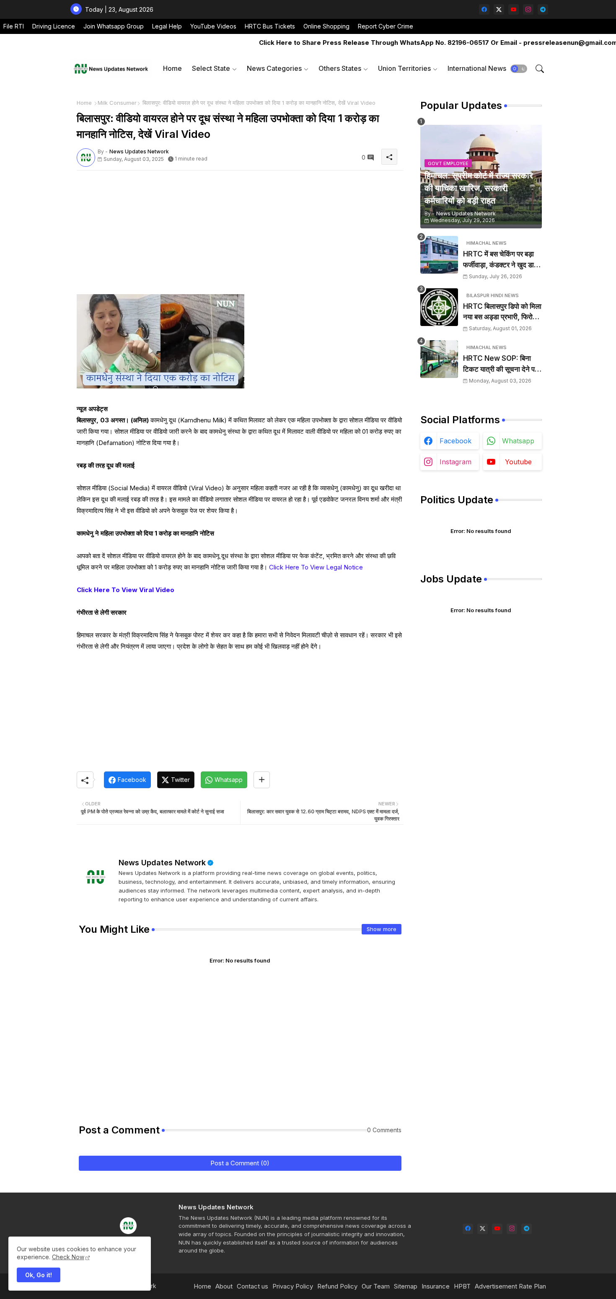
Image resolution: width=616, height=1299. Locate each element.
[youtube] (513, 9)
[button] (518, 69)
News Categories (274, 68)
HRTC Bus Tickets (270, 26)
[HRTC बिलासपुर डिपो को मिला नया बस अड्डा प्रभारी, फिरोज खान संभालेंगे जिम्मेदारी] (439, 307)
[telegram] (543, 9)
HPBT (462, 1286)
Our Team (376, 1286)
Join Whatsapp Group (113, 26)
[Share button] (262, 779)
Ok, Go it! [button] (38, 1274)
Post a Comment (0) (239, 1163)
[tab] (172, 68)
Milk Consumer (117, 102)
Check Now (68, 1256)
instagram (455, 462)
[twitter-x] (499, 9)
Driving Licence (53, 26)
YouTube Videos (213, 26)
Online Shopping (326, 26)
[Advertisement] (240, 235)
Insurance (436, 1286)
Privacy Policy (292, 1286)
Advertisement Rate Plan (510, 1286)
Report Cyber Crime (385, 26)
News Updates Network (162, 862)
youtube (518, 462)
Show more (381, 929)
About (224, 1286)
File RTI (13, 26)
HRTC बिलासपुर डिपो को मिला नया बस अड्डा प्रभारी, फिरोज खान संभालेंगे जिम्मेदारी (502, 312)
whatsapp (518, 441)
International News (477, 68)
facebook (455, 441)
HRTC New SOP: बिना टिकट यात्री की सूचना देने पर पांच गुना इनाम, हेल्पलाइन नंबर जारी (500, 364)
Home (172, 68)
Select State (211, 68)
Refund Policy (337, 1286)
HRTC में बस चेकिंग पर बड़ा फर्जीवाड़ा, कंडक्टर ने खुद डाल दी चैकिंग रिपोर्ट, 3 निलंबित (500, 260)
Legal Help (167, 26)
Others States (339, 68)
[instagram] (528, 9)
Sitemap (405, 1286)
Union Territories (404, 68)
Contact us (252, 1286)
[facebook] (484, 9)
